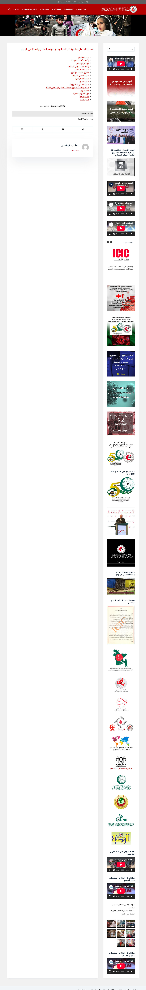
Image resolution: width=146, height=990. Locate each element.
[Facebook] (83, 129)
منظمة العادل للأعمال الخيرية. (123, 911)
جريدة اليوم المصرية (81, 93)
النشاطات (57, 9)
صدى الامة (84, 99)
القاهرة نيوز (84, 96)
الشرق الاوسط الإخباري (80, 72)
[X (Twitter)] (63, 129)
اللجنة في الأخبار (128, 914)
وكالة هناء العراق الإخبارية (78, 66)
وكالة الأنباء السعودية (80, 60)
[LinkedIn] (22, 129)
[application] (121, 63)
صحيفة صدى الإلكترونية (79, 84)
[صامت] (114, 69)
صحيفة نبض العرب (82, 69)
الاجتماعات (45, 9)
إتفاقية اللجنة (68, 9)
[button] (111, 242)
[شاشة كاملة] (110, 69)
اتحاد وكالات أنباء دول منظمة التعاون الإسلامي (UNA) (67, 87)
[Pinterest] (42, 129)
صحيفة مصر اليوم (82, 78)
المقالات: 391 (75, 151)
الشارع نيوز (85, 90)
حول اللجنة (82, 9)
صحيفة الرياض (83, 57)
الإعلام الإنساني (82, 63)
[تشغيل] (131, 69)
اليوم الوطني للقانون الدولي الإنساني (123, 906)
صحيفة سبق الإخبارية (80, 75)
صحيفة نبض (84, 81)
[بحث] (9, 9)
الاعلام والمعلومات (30, 9)
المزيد (17, 9)
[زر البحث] (109, 49)
